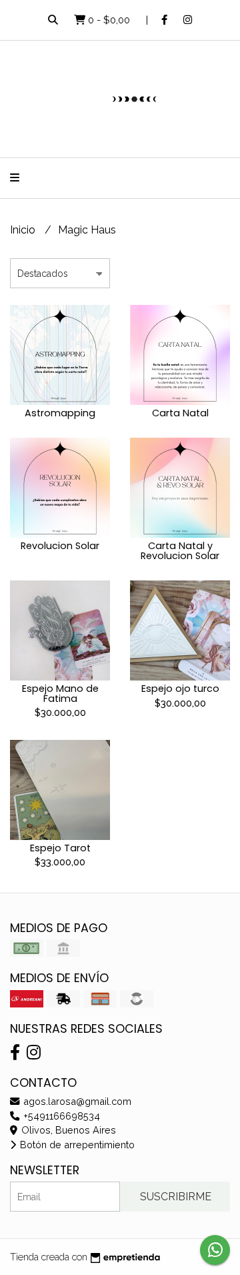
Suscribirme (175, 1196)
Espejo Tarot (60, 848)
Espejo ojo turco (180, 688)
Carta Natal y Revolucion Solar (180, 550)
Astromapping (60, 413)
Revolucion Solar (60, 545)
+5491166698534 (60, 1116)
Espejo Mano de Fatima (60, 693)
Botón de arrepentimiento (76, 1144)
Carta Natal (180, 413)
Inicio (24, 230)
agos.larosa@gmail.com (76, 1101)
